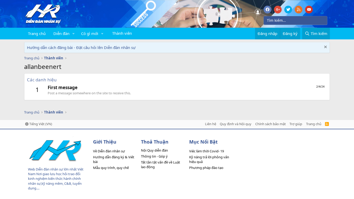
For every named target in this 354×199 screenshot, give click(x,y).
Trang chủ (37, 33)
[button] (73, 33)
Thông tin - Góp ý (154, 156)
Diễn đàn (61, 33)
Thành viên (122, 33)
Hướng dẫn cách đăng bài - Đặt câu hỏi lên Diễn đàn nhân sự (81, 47)
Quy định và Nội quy (235, 124)
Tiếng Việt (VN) (40, 124)
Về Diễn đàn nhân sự (109, 151)
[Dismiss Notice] (325, 47)
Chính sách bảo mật (270, 124)
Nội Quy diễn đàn (154, 150)
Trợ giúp (295, 124)
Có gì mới (89, 33)
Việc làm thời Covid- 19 (206, 151)
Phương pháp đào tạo (206, 167)
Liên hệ (210, 124)
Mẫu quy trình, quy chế (111, 167)
